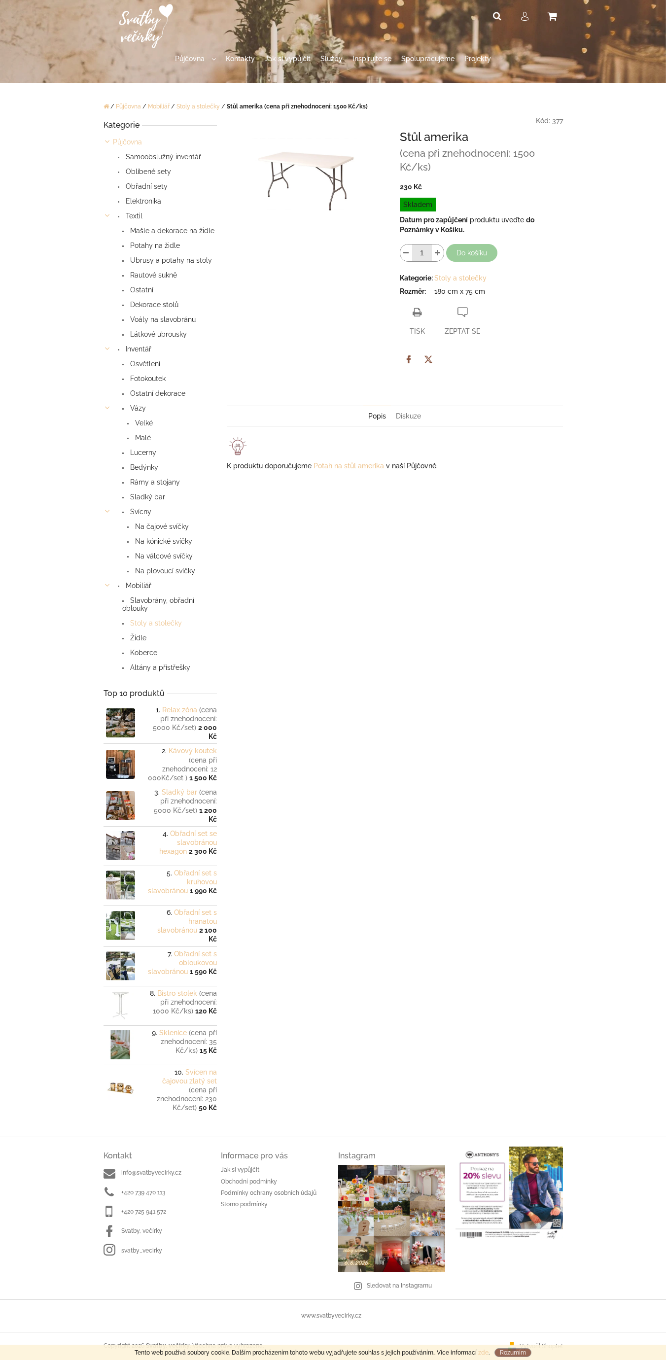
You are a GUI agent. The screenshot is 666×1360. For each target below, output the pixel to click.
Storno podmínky (244, 1204)
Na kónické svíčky (162, 541)
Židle (137, 638)
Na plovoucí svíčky (164, 571)
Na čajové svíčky (161, 526)
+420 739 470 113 (143, 1192)
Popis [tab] (377, 416)
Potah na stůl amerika (349, 466)
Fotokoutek (147, 379)
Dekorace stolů (153, 305)
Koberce (142, 653)
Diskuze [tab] (408, 416)
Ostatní (140, 290)
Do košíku (471, 253)
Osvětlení (144, 364)
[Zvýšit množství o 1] (438, 252)
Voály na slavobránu (162, 319)
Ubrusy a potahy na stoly (170, 260)
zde (483, 1352)
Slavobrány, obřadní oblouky (158, 604)
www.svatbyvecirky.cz (331, 1315)
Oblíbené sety (147, 171)
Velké (143, 423)
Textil (133, 216)
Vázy (137, 408)
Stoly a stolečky (155, 623)
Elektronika (142, 201)
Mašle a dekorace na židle (171, 231)
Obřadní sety (146, 186)
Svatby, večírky (141, 1230)
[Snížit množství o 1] (406, 252)
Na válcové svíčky (163, 556)
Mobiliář (137, 586)
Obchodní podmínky (249, 1181)
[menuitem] (195, 63)
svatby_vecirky (141, 1250)
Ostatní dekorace (156, 393)
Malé (142, 438)
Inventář (137, 349)
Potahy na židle (154, 245)
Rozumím (513, 1352)
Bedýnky (143, 467)
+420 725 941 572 (143, 1211)
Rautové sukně (152, 275)
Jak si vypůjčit (240, 1169)
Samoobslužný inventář (162, 157)
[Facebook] (409, 359)
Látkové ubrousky (157, 334)
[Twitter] (428, 359)
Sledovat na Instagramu (399, 1285)
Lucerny (142, 452)
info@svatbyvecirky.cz (151, 1172)
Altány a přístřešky (159, 667)
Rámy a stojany (154, 482)
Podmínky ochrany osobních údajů (268, 1192)
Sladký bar (146, 497)
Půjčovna (127, 142)
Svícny (139, 512)
